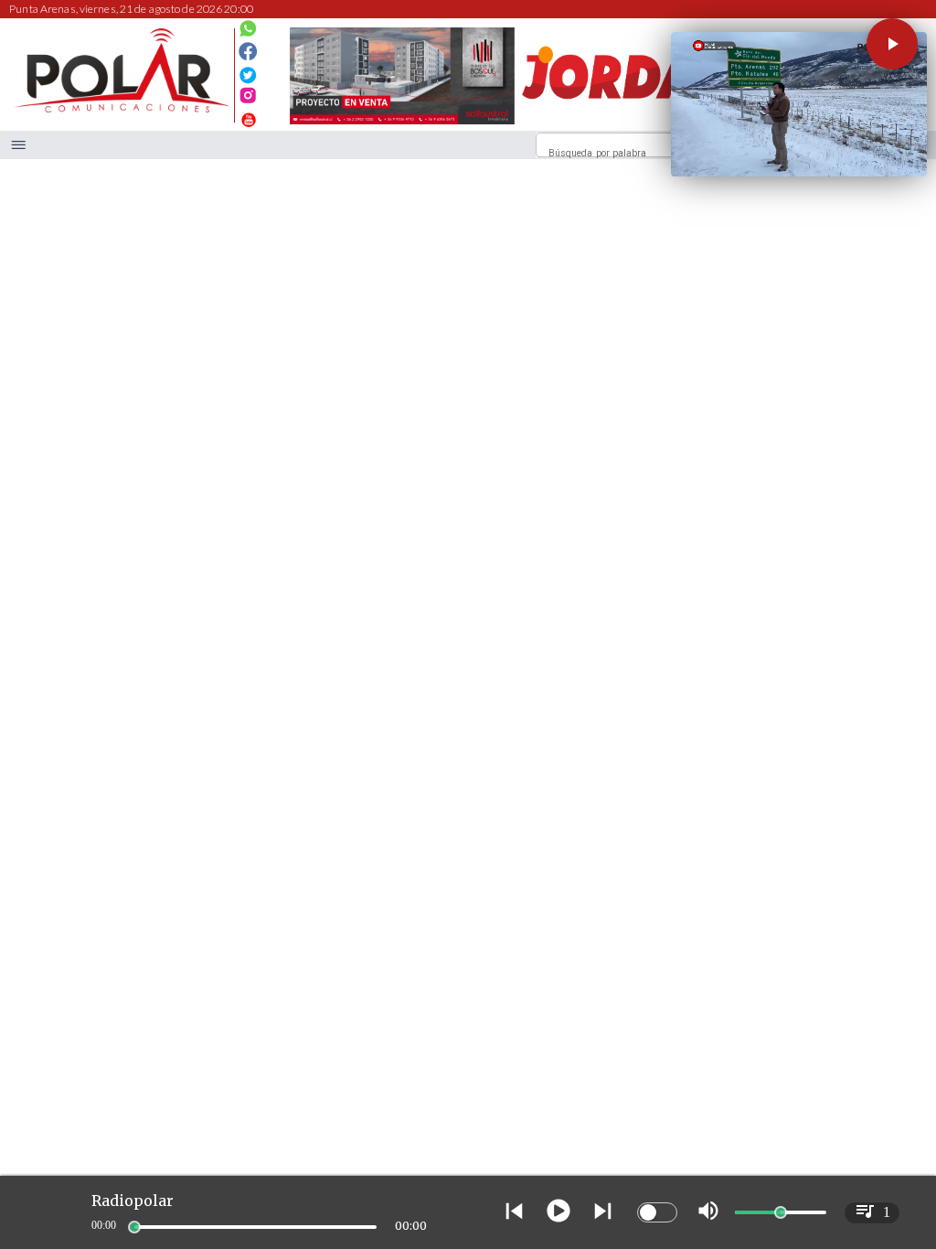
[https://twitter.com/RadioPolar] (248, 70)
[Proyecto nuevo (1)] (629, 124)
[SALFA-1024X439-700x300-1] (402, 124)
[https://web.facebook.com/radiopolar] (248, 51)
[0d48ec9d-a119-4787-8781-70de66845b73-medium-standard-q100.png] (121, 109)
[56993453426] (248, 32)
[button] (892, 43)
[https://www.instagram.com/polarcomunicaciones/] (248, 98)
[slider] (134, 1227)
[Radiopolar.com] (18, 145)
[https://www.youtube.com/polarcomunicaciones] (248, 117)
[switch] (657, 1212)
